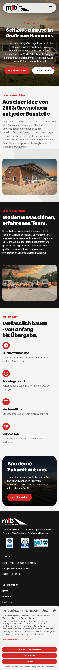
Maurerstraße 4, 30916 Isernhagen (19, 563)
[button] (50, 7)
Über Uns (6, 596)
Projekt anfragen (17, 70)
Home (5, 591)
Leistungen (7, 602)
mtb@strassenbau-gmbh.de (16, 568)
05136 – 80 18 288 (11, 574)
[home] (18, 7)
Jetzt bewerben (19, 497)
